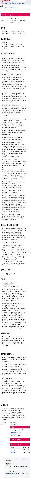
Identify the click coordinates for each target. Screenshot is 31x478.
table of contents (17, 439)
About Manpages (15, 3)
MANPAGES (7, 0)
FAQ (23, 3)
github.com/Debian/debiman (12, 473)
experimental (9, 10)
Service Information (11, 8)
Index (7, 3)
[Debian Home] (2, 3)
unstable (13, 452)
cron (14, 10)
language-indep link (17, 430)
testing (13, 450)
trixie (12, 447)
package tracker (16, 432)
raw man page (15, 435)
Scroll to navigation (8, 15)
